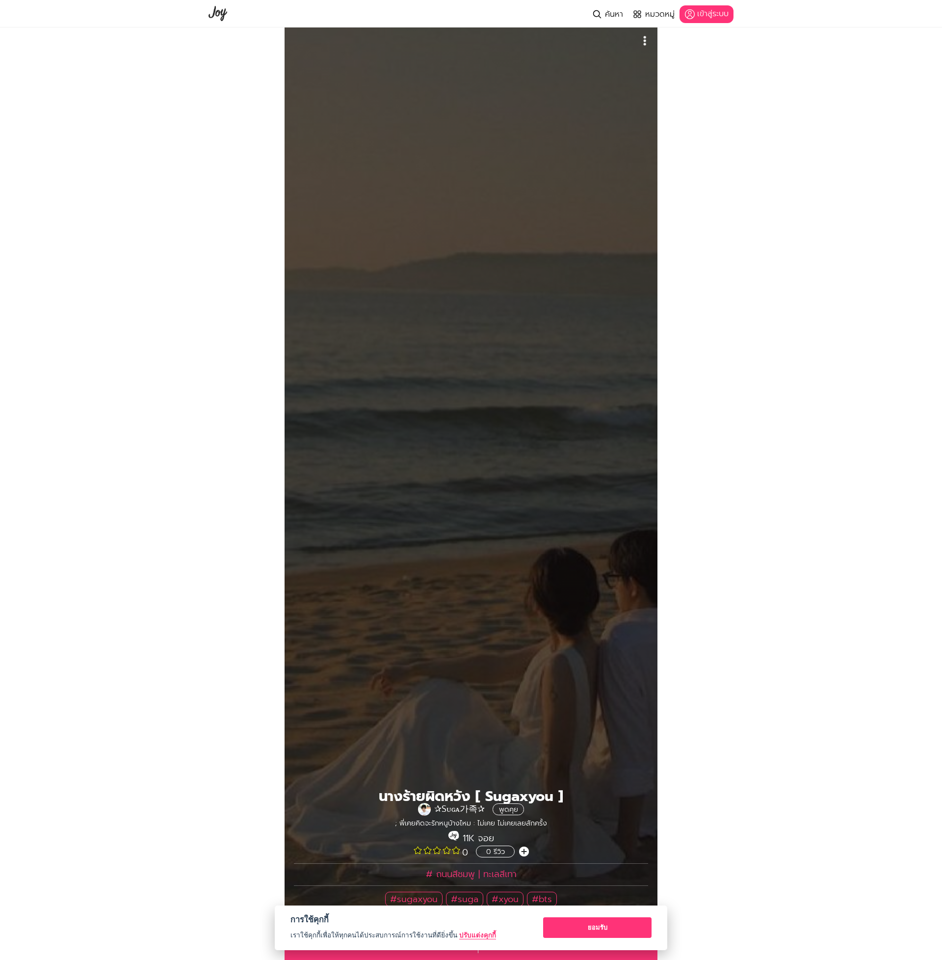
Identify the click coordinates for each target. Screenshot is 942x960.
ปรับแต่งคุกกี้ (477, 935)
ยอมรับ (597, 927)
